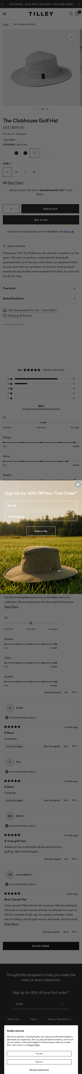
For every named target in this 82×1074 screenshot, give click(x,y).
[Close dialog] (78, 484)
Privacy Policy (33, 1045)
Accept (39, 1053)
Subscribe (41, 530)
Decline (39, 1061)
